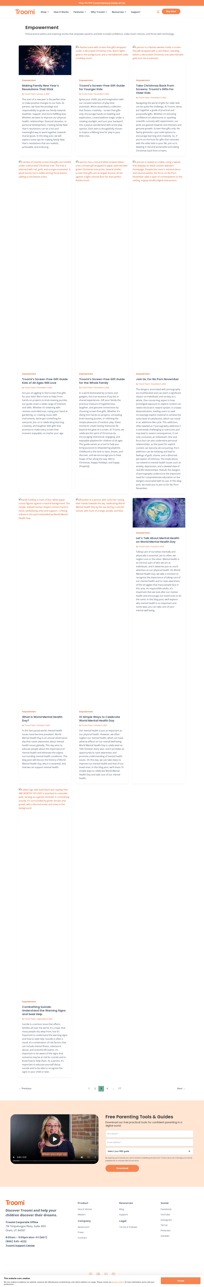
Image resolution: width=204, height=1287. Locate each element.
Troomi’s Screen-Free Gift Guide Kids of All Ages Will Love (45, 381)
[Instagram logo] (90, 1274)
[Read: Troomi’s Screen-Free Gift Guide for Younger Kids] (102, 60)
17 (119, 1088)
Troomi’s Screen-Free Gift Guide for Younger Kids (102, 87)
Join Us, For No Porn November (157, 379)
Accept (180, 1280)
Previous (25, 1088)
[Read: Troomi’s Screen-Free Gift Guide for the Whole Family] (102, 264)
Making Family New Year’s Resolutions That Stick (40, 87)
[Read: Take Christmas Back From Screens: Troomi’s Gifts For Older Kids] (159, 60)
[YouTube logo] (105, 1274)
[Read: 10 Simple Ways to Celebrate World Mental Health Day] (102, 602)
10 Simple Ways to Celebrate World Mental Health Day (99, 718)
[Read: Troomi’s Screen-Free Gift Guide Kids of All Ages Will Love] (45, 264)
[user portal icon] (158, 11)
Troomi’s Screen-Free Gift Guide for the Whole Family (102, 381)
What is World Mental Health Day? (42, 718)
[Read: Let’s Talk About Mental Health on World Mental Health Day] (159, 513)
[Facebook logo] (98, 1274)
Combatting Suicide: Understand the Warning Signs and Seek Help (44, 1010)
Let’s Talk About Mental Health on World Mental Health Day (157, 540)
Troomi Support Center (20, 1245)
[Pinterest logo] (113, 1274)
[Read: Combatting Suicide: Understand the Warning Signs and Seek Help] (45, 892)
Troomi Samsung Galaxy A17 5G (109, 3)
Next (181, 1088)
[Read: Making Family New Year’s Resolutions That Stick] (45, 60)
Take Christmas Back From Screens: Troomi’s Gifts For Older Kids (155, 89)
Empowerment (29, 80)
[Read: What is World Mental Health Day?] (45, 602)
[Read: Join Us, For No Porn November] (159, 264)
